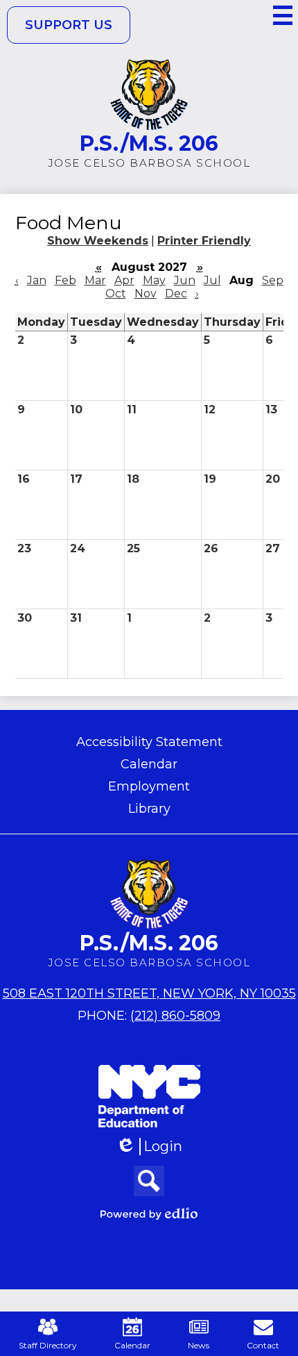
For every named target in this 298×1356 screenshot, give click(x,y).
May (154, 280)
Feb (65, 280)
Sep (272, 280)
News (198, 1345)
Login (153, 1146)
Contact (263, 1345)
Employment (149, 786)
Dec (176, 293)
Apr (124, 280)
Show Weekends (97, 240)
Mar (95, 280)
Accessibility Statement (149, 742)
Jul (212, 280)
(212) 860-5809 (175, 1015)
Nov (145, 293)
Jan (36, 280)
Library (149, 808)
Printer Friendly (204, 240)
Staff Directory (48, 1345)
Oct (115, 293)
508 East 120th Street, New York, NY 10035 (149, 993)
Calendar (149, 764)
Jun (184, 280)
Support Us (68, 25)
